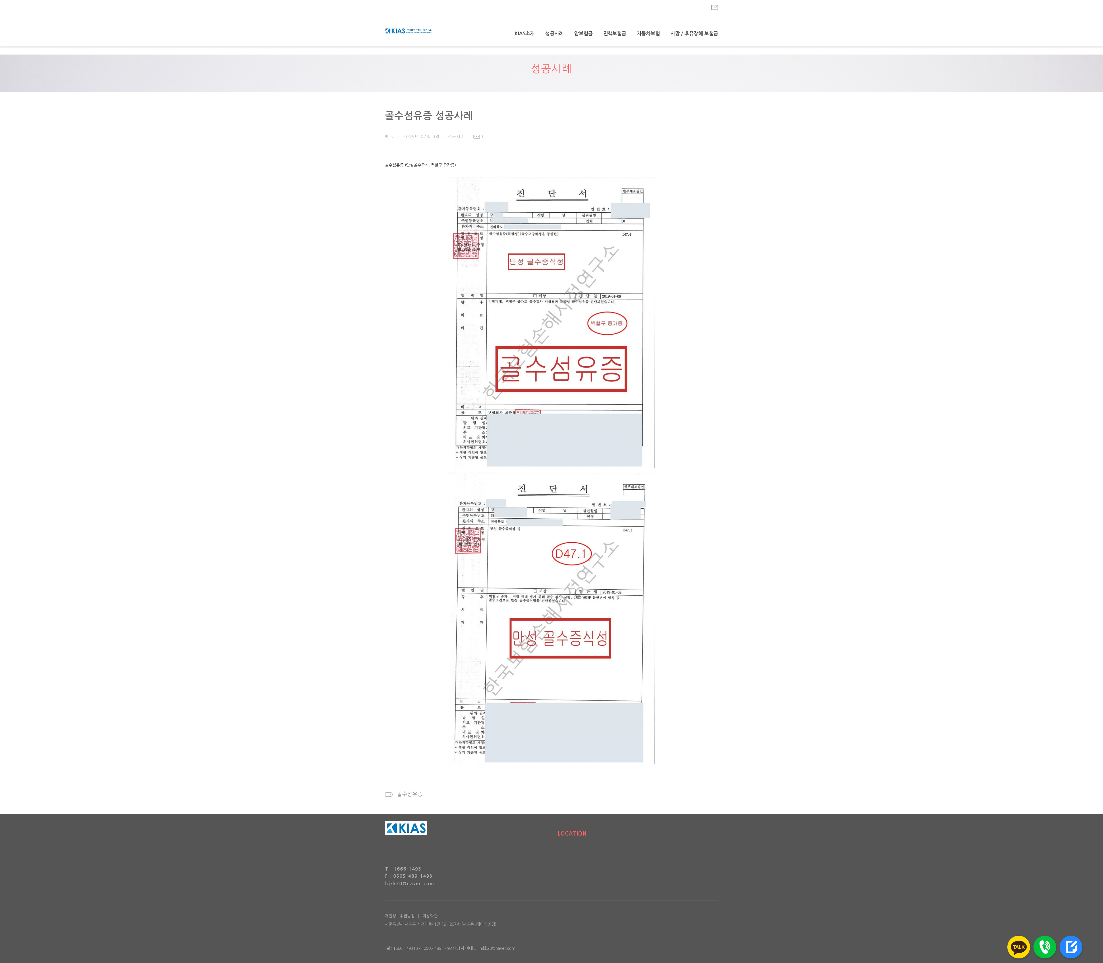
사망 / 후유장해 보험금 (694, 33)
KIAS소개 (525, 33)
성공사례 (554, 33)
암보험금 (583, 33)
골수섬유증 (410, 794)
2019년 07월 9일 (421, 137)
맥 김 (390, 137)
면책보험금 (614, 33)
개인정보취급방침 (400, 916)
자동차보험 (648, 33)
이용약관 (430, 916)
